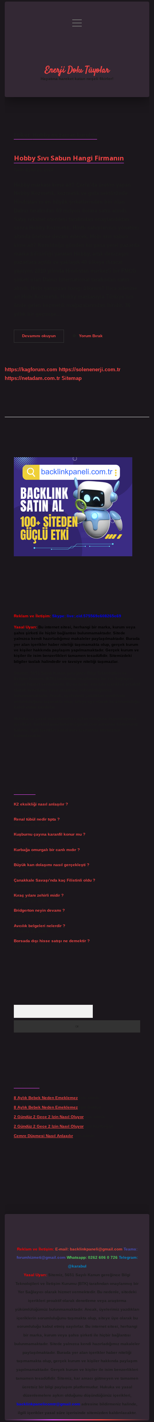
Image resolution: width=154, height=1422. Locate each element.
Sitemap (72, 378)
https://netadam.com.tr (32, 378)
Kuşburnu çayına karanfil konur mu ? (49, 834)
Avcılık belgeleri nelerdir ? (39, 926)
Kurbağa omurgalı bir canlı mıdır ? (47, 849)
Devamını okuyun (43, 337)
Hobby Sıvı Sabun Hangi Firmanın (69, 157)
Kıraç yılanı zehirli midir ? (39, 895)
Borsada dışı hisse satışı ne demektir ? (52, 941)
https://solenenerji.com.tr (89, 369)
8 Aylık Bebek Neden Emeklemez (46, 1098)
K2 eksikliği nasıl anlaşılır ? (41, 804)
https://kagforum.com (31, 369)
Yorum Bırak (91, 336)
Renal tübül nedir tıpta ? (37, 819)
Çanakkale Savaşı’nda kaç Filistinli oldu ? (54, 880)
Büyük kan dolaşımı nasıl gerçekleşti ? (51, 865)
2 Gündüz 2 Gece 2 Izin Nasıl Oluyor (49, 1117)
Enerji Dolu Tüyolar (77, 70)
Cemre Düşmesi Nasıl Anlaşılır (43, 1136)
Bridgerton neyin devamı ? (39, 910)
